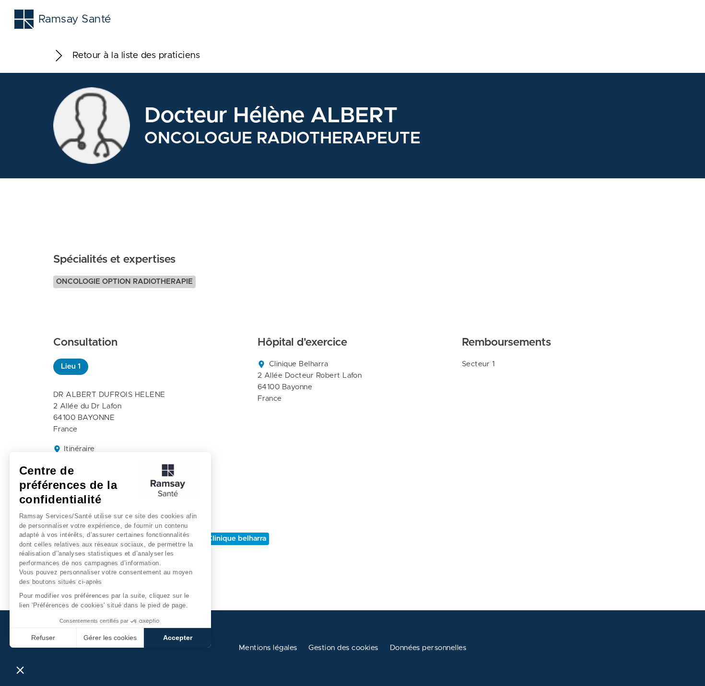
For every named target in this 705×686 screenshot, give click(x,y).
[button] (20, 669)
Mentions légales (268, 647)
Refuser (43, 637)
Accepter (177, 637)
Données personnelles (428, 647)
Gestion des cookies (343, 647)
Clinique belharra (236, 538)
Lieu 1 (71, 366)
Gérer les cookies (110, 637)
